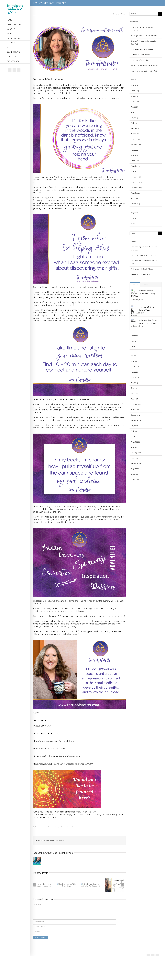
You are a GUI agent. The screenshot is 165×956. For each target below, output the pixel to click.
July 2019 (134, 198)
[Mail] (18, 70)
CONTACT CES (13, 57)
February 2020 (136, 177)
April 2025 (134, 85)
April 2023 (134, 123)
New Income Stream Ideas (140, 60)
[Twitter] (95, 840)
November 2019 (136, 182)
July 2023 (134, 107)
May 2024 (134, 96)
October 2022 (135, 139)
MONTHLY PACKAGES (11, 31)
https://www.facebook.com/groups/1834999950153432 (59, 756)
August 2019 (135, 193)
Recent (145, 285)
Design (133, 218)
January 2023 (135, 134)
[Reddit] (113, 840)
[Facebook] (9, 70)
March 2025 (135, 91)
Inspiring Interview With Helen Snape (143, 36)
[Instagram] (14, 70)
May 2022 (134, 150)
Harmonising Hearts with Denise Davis (144, 71)
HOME (9, 20)
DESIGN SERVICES (14, 25)
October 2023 (135, 101)
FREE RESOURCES (14, 38)
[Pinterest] (99, 840)
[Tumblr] (102, 840)
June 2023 (134, 112)
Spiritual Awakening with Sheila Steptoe (144, 65)
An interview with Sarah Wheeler (142, 49)
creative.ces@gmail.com (69, 814)
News (62, 827)
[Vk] (117, 840)
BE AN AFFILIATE (13, 52)
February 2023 (136, 128)
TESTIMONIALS (13, 43)
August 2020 (135, 166)
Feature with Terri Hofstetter (140, 55)
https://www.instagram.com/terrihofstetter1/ (53, 741)
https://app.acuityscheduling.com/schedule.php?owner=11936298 (63, 764)
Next (122, 14)
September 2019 (136, 188)
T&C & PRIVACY (13, 61)
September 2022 (136, 145)
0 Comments (70, 827)
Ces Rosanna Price (41, 827)
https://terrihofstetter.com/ (45, 733)
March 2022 (135, 161)
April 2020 (134, 171)
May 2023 (134, 118)
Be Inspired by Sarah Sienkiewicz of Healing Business (143, 294)
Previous (116, 14)
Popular (135, 285)
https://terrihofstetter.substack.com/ (50, 748)
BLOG (9, 47)
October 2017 (135, 204)
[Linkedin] (109, 840)
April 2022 (134, 155)
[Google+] (106, 840)
